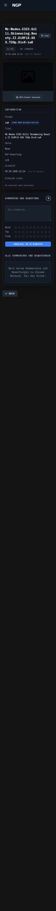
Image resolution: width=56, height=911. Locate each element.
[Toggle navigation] (5, 5)
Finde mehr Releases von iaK (25, 123)
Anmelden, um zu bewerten (28, 244)
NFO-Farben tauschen (29, 97)
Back (12, 293)
